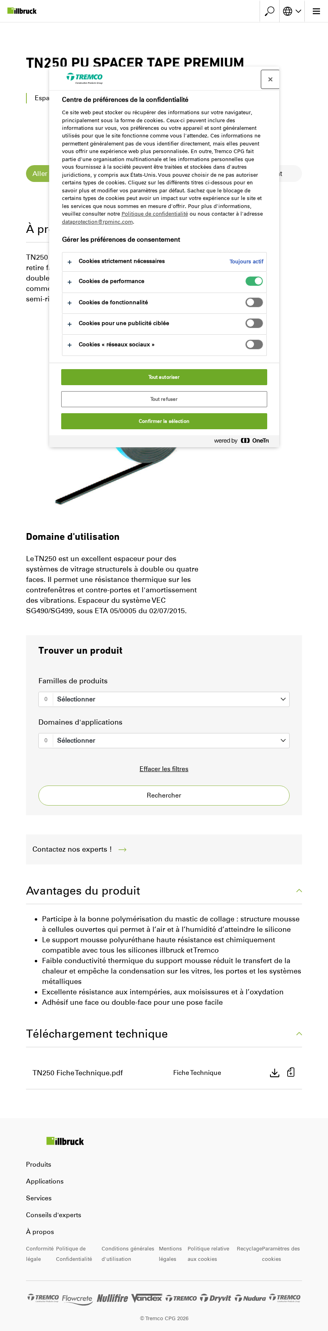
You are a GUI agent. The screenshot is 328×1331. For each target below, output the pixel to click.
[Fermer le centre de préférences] (270, 79)
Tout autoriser (164, 377)
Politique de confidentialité (155, 214)
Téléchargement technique (97, 1033)
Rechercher (164, 795)
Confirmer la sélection (164, 421)
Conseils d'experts (53, 1215)
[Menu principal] (316, 11)
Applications (45, 1181)
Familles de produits (73, 681)
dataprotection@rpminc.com (97, 222)
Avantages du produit (83, 890)
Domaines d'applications (80, 722)
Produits (38, 1164)
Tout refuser (164, 399)
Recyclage (249, 1249)
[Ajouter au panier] (291, 1073)
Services (39, 1198)
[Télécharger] (275, 1073)
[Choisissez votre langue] (292, 11)
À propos (40, 1232)
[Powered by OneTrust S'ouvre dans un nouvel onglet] (244, 442)
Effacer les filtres (164, 769)
